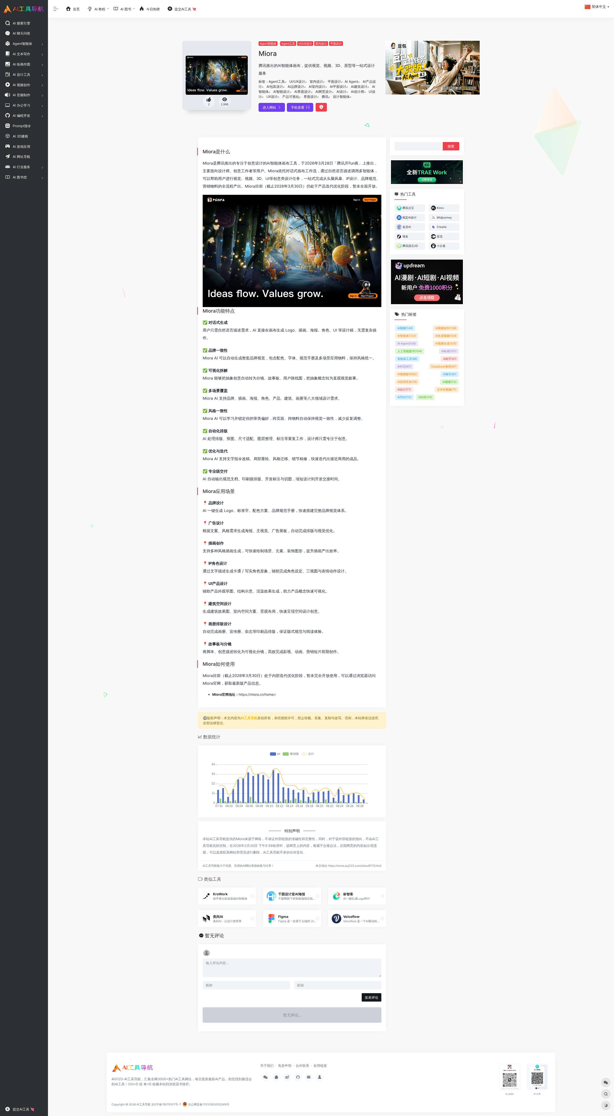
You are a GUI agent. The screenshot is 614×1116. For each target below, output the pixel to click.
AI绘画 (448, 351)
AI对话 (404, 366)
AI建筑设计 (359, 86)
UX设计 (272, 97)
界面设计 (310, 97)
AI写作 (404, 397)
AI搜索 (449, 382)
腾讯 (325, 97)
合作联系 (302, 1065)
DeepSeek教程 (443, 366)
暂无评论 (214, 935)
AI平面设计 (338, 86)
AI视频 (405, 328)
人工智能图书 (409, 351)
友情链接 (320, 1065)
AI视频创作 (445, 328)
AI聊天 (449, 374)
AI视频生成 (445, 343)
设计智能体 (341, 97)
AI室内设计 (317, 86)
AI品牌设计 (296, 86)
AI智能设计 (281, 91)
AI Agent (351, 81)
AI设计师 (357, 91)
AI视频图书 (407, 374)
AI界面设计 (302, 91)
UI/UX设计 (305, 43)
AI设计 (341, 91)
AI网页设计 (323, 91)
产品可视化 (290, 97)
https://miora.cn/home (256, 694)
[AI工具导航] (133, 1069)
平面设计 (336, 43)
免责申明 (284, 1065)
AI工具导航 (249, 718)
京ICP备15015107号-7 (166, 1104)
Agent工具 (288, 43)
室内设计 (321, 43)
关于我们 (267, 1065)
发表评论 (371, 997)
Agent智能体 (268, 43)
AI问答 (425, 397)
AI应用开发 (407, 382)
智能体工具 (407, 359)
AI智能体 (406, 336)
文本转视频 (446, 389)
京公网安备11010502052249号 (208, 1104)
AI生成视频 (445, 336)
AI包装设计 (274, 86)
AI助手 (449, 359)
